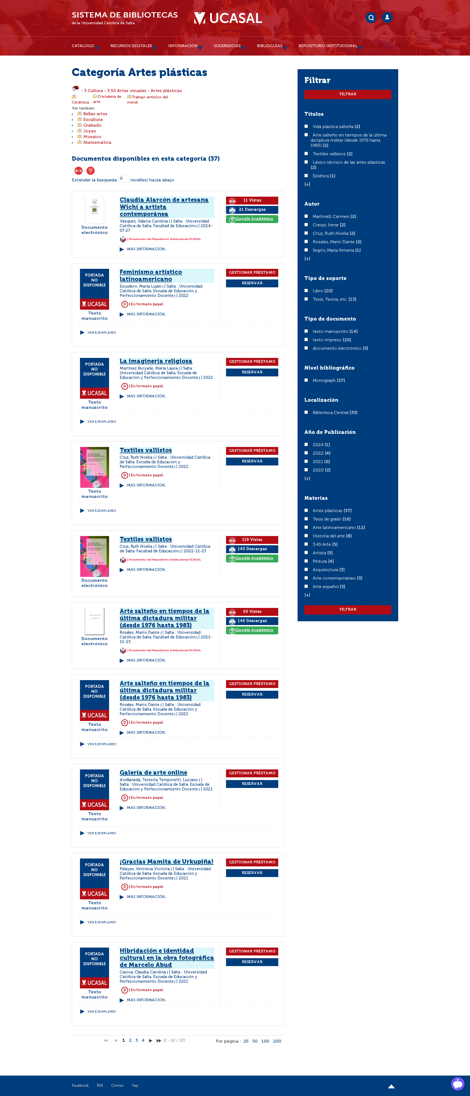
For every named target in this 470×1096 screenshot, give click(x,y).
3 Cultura (93, 91)
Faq (135, 1086)
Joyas (89, 131)
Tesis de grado (327, 519)
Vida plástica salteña (333, 127)
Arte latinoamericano (335, 528)
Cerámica (80, 102)
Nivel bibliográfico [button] (329, 368)
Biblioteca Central (331, 413)
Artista (320, 553)
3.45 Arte (322, 545)
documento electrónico (338, 348)
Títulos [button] (314, 114)
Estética (321, 176)
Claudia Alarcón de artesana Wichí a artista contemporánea (164, 207)
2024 (318, 445)
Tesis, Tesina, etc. (330, 299)
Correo (117, 1086)
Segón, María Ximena (334, 250)
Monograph (325, 381)
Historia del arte (329, 536)
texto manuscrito (331, 332)
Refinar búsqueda (90, 171)
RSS (100, 1086)
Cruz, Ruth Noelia (331, 234)
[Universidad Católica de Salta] (228, 18)
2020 (319, 470)
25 (246, 1041)
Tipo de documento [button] (330, 319)
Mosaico (92, 137)
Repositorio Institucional (328, 46)
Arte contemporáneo (335, 578)
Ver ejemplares (101, 332)
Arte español (326, 587)
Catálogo (83, 46)
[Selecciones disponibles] (79, 171)
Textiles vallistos (146, 540)
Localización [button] (321, 400)
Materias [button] (316, 498)
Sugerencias (227, 46)
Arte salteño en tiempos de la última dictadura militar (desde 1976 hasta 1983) (164, 618)
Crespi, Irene (326, 225)
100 (265, 1041)
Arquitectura (326, 570)
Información (182, 46)
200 (277, 1041)
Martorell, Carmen (331, 217)
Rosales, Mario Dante (334, 242)
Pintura (320, 561)
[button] (307, 184)
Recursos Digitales (131, 46)
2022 (319, 453)
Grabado (92, 125)
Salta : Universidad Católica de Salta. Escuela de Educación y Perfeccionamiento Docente (161, 291)
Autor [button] (312, 204)
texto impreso (328, 340)
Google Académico (254, 219)
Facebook (80, 1086)
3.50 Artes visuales (126, 91)
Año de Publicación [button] (330, 432)
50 (255, 1041)
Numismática (97, 143)
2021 (318, 462)
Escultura (93, 120)
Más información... (147, 249)
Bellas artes (95, 114)
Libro (318, 291)
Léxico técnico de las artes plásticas (349, 162)
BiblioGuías (269, 46)
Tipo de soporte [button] (325, 278)
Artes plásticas (166, 91)
